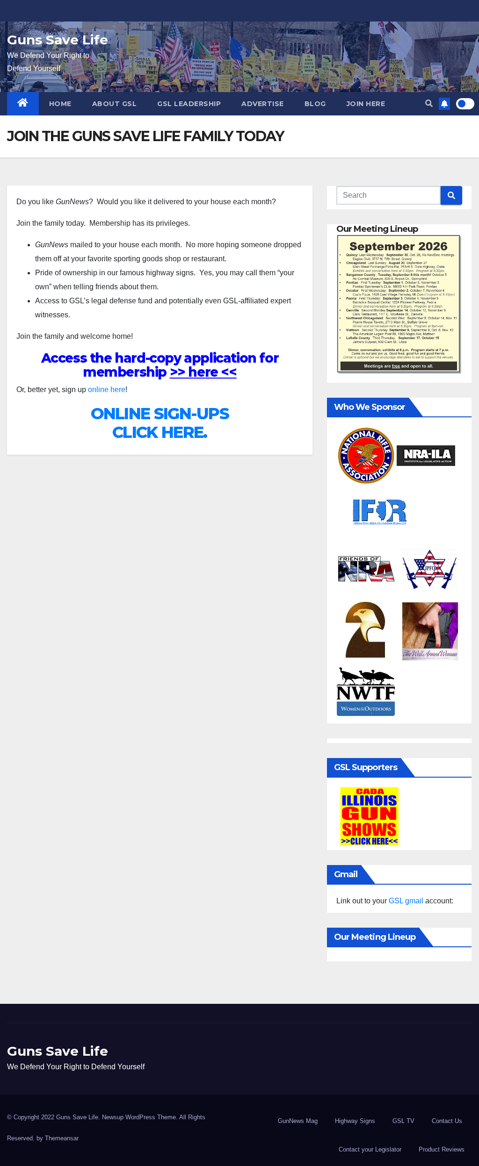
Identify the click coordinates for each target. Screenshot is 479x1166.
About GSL (114, 104)
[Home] (23, 103)
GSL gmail (406, 901)
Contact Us (447, 1120)
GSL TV (403, 1120)
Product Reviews (441, 1149)
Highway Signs (355, 1120)
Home (60, 104)
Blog (315, 104)
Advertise (262, 104)
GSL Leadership (189, 104)
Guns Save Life (57, 40)
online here (106, 389)
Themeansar (62, 1138)
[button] (429, 103)
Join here (366, 104)
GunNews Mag (298, 1120)
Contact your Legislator (370, 1149)
